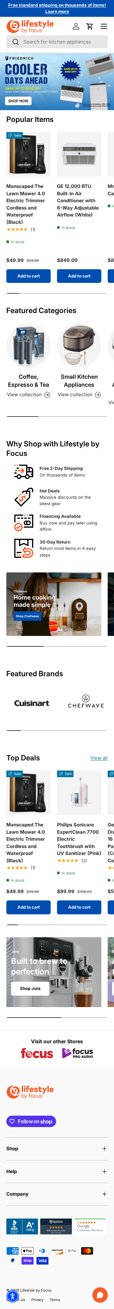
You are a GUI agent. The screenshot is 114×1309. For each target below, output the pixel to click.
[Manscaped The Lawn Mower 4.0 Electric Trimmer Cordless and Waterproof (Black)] (28, 154)
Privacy (37, 1300)
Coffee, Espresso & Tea (28, 380)
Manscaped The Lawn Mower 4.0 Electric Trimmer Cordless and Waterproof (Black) (25, 204)
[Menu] (104, 26)
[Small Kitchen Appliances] (79, 345)
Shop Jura (30, 988)
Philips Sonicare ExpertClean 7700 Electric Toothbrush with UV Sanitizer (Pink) (79, 839)
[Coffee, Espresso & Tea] (28, 345)
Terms (55, 1300)
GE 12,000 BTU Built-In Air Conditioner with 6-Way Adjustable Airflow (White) (78, 200)
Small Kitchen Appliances (79, 380)
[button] (90, 26)
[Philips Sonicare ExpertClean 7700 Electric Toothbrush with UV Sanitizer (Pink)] (79, 793)
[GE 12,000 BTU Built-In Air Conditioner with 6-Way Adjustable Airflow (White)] (79, 154)
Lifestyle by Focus (35, 1290)
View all (99, 758)
